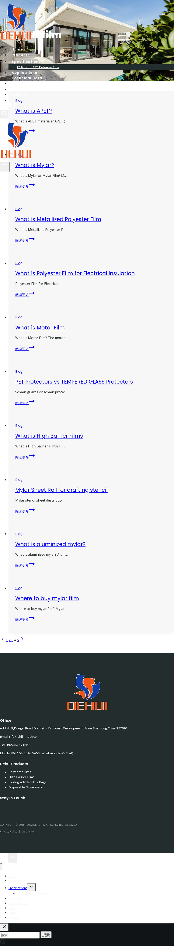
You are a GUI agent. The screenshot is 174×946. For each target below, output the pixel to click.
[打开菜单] (5, 167)
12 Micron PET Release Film (36, 894)
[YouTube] (22, 808)
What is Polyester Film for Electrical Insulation (75, 273)
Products (14, 881)
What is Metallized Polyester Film (58, 219)
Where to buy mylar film (47, 598)
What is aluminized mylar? (50, 544)
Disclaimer (28, 831)
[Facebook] (6, 105)
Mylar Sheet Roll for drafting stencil (61, 490)
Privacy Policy (8, 831)
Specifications (17, 888)
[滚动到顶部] (4, 858)
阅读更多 (25, 186)
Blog (18, 209)
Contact (20, 94)
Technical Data (27, 78)
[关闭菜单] (1, 866)
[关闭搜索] (4, 927)
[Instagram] (12, 105)
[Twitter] (9, 808)
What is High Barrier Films (49, 436)
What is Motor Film (40, 327)
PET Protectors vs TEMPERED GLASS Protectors (74, 381)
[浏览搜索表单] (4, 114)
